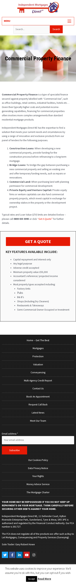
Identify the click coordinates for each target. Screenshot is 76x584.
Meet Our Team (38, 420)
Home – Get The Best (38, 340)
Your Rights (38, 476)
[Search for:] (31, 29)
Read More (44, 578)
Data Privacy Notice (38, 468)
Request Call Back (38, 404)
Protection (38, 356)
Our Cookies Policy (38, 460)
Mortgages (38, 348)
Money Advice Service (38, 484)
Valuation (38, 364)
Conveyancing (38, 372)
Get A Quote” (46, 218)
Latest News (38, 412)
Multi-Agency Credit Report (38, 380)
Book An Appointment (38, 396)
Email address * (10, 433)
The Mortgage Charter (38, 492)
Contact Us (38, 388)
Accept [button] (31, 578)
